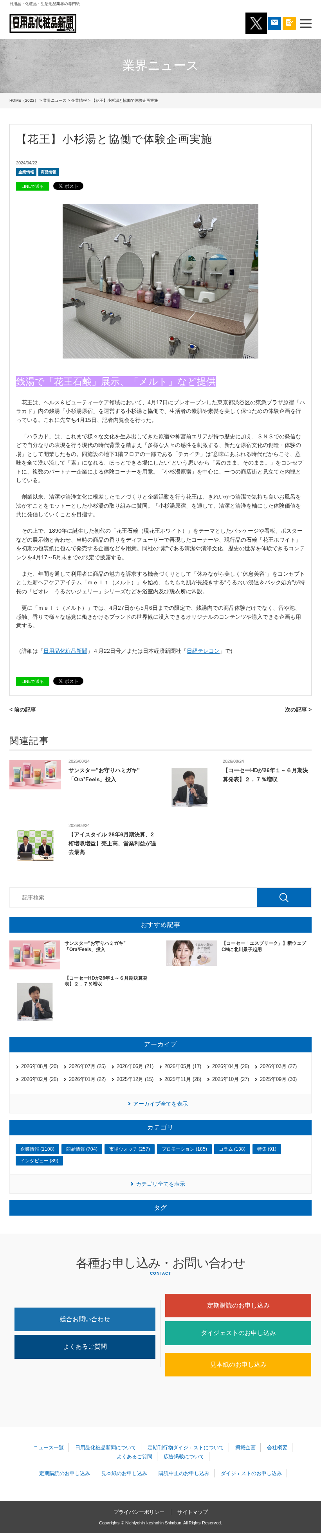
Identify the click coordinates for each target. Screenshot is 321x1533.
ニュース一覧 (48, 1447)
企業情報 (79, 100)
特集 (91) (266, 1149)
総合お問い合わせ (85, 1319)
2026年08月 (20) (39, 1066)
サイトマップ (192, 1512)
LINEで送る (33, 186)
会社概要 (277, 1447)
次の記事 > (298, 709)
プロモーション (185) (184, 1149)
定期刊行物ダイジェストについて (186, 1447)
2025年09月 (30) (278, 1079)
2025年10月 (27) (230, 1079)
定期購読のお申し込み (238, 1305)
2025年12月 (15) (135, 1079)
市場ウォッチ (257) (129, 1149)
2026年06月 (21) (135, 1066)
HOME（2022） (23, 100)
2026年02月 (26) (39, 1079)
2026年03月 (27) (278, 1066)
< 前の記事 (22, 709)
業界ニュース (55, 100)
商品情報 (48, 172)
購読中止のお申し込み (184, 1473)
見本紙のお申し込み (238, 1364)
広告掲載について (184, 1456)
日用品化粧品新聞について (105, 1447)
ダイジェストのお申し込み (238, 1332)
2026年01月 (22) (87, 1079)
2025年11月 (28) (182, 1079)
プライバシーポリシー (139, 1512)
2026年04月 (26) (230, 1066)
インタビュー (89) (39, 1161)
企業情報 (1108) (37, 1149)
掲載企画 (245, 1447)
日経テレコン (203, 651)
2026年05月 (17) (182, 1066)
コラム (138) (232, 1149)
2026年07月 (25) (87, 1066)
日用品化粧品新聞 (65, 651)
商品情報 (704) (81, 1149)
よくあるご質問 (85, 1346)
